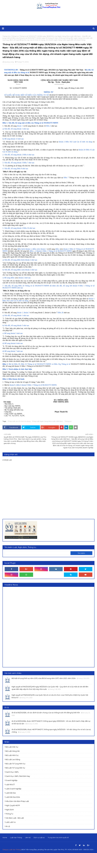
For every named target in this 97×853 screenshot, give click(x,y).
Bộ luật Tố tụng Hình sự (15, 764)
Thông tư (68, 421)
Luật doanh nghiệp (13, 789)
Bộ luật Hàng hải (13, 751)
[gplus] (26, 569)
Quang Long (9, 62)
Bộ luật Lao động (13, 759)
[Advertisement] (48, 17)
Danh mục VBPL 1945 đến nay (18, 776)
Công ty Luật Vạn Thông (12, 849)
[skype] (70, 575)
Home (5, 837)
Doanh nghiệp (11, 780)
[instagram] (41, 569)
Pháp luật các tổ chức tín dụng (19, 421)
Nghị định (10, 810)
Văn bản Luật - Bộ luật (15, 818)
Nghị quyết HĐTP (13, 805)
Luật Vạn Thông (16, 837)
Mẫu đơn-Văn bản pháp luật (17, 801)
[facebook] (11, 569)
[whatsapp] (26, 575)
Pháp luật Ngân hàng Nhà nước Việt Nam (47, 421)
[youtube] (85, 575)
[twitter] (85, 569)
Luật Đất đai (11, 793)
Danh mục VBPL (12, 772)
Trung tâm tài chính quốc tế (58, 837)
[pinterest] (70, 569)
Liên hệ (27, 837)
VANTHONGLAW (11, 70)
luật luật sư (11, 822)
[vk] (56, 569)
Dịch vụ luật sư (39, 837)
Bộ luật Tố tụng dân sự (15, 768)
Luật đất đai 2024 (13, 797)
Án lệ (8, 826)
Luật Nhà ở (10, 784)
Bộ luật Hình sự (12, 755)
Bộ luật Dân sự (12, 747)
